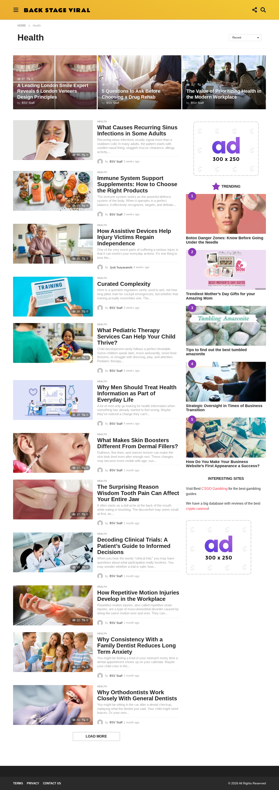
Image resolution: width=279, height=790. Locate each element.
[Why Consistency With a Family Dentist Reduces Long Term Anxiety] (53, 652)
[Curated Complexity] (53, 297)
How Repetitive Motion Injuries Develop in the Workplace (138, 595)
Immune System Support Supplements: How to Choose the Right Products (137, 184)
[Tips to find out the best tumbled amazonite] (226, 326)
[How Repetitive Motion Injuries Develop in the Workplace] (53, 605)
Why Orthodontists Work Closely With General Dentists (137, 695)
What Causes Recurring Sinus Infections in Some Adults (137, 130)
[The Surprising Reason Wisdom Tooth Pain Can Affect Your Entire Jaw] (53, 499)
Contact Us (52, 783)
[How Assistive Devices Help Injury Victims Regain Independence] (53, 244)
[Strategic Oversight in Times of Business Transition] (226, 382)
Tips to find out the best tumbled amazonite (216, 352)
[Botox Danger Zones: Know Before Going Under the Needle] (226, 214)
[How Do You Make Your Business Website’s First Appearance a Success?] (226, 437)
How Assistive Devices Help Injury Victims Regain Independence (134, 237)
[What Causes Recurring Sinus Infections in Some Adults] (53, 140)
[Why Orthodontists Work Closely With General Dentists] (53, 705)
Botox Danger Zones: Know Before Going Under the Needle (224, 240)
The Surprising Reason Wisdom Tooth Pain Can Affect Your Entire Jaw (138, 492)
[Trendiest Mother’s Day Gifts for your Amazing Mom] (226, 270)
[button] (16, 9)
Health (102, 121)
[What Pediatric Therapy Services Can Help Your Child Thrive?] (53, 343)
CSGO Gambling (214, 488)
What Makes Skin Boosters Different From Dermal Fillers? (137, 443)
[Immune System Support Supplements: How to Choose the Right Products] (53, 191)
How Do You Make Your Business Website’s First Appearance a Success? (223, 464)
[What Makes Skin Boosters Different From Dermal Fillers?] (53, 453)
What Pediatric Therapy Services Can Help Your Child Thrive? (136, 336)
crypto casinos (197, 508)
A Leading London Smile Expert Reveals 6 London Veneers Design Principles (52, 91)
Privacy (33, 783)
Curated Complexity (123, 284)
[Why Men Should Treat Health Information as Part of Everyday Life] (53, 400)
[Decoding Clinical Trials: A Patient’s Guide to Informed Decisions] (53, 552)
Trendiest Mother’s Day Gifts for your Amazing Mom (220, 296)
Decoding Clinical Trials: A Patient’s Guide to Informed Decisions (133, 545)
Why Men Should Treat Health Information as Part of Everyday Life (137, 393)
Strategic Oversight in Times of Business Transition (224, 408)
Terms (18, 783)
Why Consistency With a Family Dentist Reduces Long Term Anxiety (136, 645)
